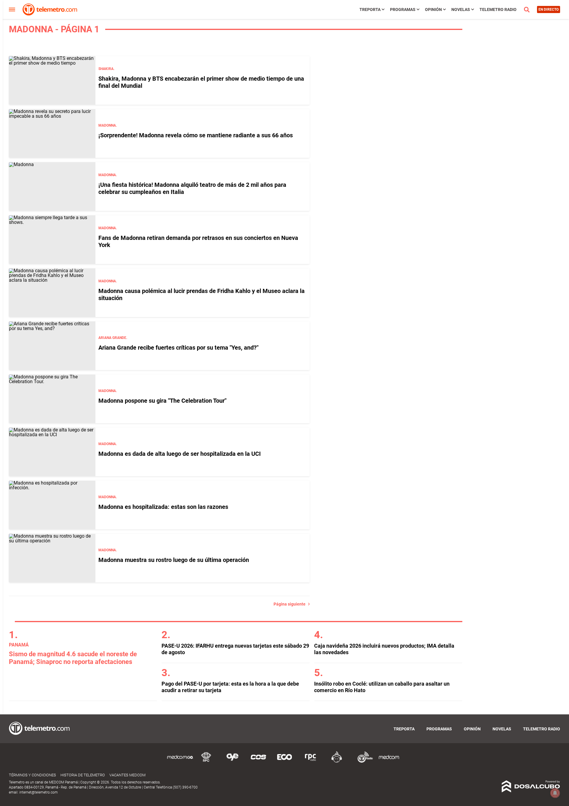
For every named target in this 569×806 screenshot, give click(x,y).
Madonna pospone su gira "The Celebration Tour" (162, 400)
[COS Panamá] (258, 761)
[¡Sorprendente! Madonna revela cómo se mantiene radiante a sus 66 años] (52, 133)
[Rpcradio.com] (311, 761)
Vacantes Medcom (127, 775)
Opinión (433, 9)
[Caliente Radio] (337, 761)
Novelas (460, 9)
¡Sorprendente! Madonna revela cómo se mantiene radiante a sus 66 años (195, 135)
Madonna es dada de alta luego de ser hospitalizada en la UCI (179, 453)
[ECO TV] (284, 761)
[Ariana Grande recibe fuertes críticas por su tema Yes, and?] (52, 345)
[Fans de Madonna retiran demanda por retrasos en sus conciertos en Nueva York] (52, 239)
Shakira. (106, 69)
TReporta (370, 9)
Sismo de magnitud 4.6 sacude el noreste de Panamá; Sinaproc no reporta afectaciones (73, 657)
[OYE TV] (232, 761)
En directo (548, 9)
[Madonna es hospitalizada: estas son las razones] (52, 505)
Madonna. (107, 125)
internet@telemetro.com (38, 792)
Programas (402, 9)
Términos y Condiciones (32, 775)
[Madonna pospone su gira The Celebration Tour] (52, 399)
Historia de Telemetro (82, 775)
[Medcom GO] (180, 761)
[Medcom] (389, 761)
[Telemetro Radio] (363, 761)
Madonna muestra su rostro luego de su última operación (173, 559)
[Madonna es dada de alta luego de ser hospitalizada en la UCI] (52, 452)
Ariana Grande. (112, 338)
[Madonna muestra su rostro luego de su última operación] (52, 558)
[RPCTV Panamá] (206, 761)
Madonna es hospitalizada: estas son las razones (163, 506)
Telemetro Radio (498, 9)
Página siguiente (291, 604)
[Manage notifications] (555, 793)
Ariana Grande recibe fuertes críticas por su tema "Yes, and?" (178, 347)
